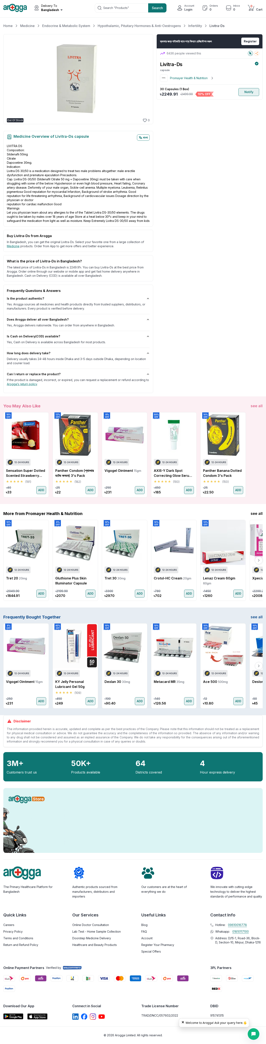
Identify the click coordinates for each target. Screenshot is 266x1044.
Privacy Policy (13, 931)
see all (257, 406)
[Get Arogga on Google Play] (13, 1016)
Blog (144, 925)
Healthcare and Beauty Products (94, 945)
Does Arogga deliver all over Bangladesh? (38, 319)
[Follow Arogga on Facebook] (84, 1016)
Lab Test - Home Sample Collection (96, 931)
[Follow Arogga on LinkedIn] (75, 1016)
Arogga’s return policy (22, 384)
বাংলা (145, 137)
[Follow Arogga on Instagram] (93, 1016)
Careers (8, 925)
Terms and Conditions (18, 938)
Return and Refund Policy (20, 945)
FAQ (144, 931)
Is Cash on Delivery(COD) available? (33, 336)
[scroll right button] (259, 455)
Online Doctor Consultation (90, 925)
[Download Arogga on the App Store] (37, 1016)
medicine (13, 246)
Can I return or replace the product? (33, 374)
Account (147, 938)
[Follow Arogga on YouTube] (102, 1016)
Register (250, 41)
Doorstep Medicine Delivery (91, 938)
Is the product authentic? (25, 298)
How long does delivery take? (28, 353)
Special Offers (151, 951)
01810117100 (240, 931)
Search (157, 8)
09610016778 (237, 925)
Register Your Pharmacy (157, 945)
